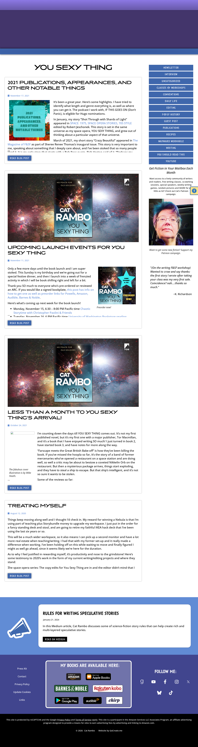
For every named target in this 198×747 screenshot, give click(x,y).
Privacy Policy (22, 684)
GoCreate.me (116, 730)
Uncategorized (171, 81)
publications (171, 128)
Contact (22, 676)
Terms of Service (83, 719)
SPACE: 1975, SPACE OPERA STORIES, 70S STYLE (101, 123)
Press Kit (22, 668)
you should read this (171, 154)
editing (171, 108)
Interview (171, 74)
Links (22, 699)
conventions (171, 94)
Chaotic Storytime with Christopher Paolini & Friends (51, 311)
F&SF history (171, 114)
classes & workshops (171, 88)
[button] (194, 191)
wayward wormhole (171, 141)
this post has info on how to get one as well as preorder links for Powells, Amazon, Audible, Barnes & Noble (51, 293)
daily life (171, 101)
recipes (171, 134)
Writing (171, 148)
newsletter (171, 68)
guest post (171, 121)
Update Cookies (22, 692)
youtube (171, 161)
